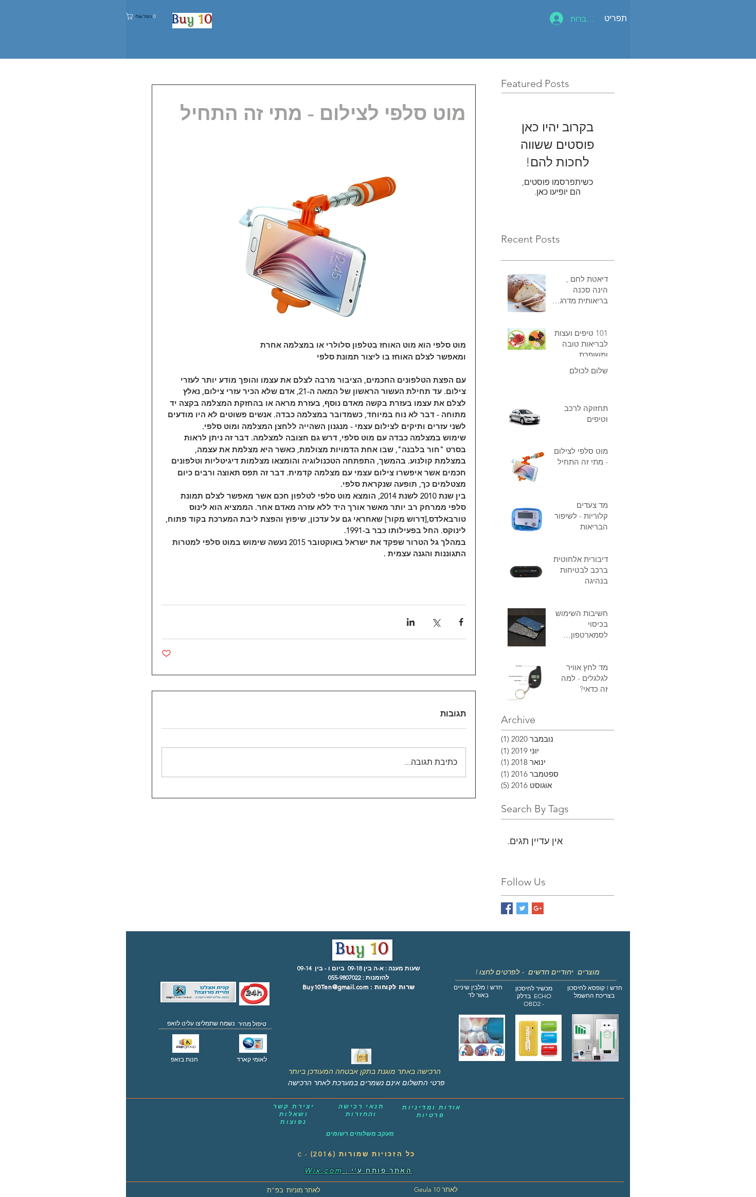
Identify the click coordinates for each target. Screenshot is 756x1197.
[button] (142, 16)
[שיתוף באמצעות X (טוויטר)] (436, 622)
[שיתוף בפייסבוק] (461, 622)
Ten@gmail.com (345, 986)
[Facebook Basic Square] (507, 908)
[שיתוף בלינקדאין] (411, 622)
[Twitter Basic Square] (522, 908)
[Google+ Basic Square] (538, 908)
